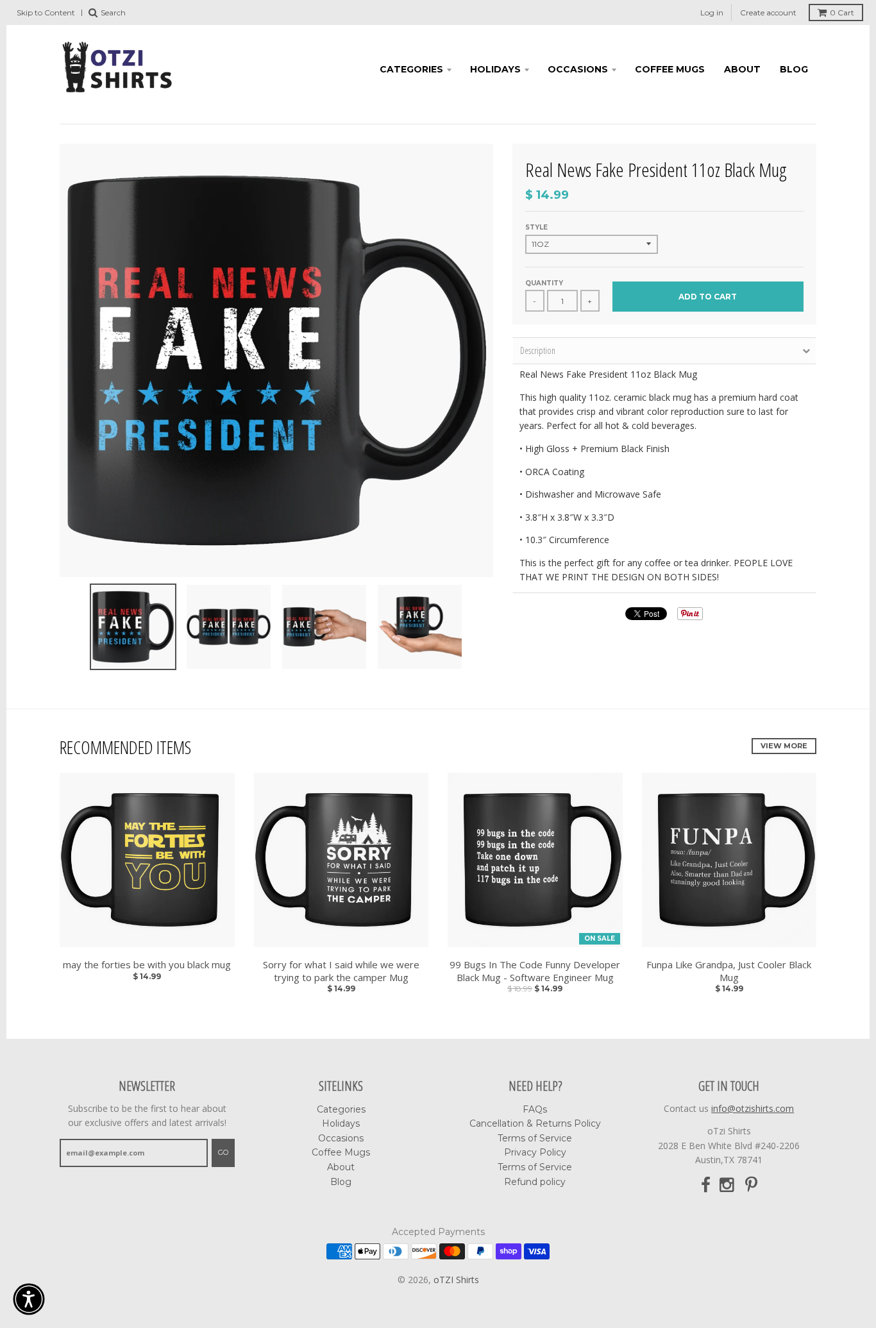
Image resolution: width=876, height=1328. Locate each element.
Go (223, 1152)
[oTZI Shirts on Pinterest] (751, 1185)
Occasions (578, 69)
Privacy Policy (535, 1152)
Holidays (495, 69)
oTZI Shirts (456, 1279)
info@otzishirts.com (752, 1108)
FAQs (535, 1109)
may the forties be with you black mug (147, 965)
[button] (29, 1299)
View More (784, 745)
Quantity (544, 283)
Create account (768, 12)
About (742, 69)
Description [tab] (537, 350)
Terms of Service (535, 1138)
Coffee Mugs (670, 69)
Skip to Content (46, 12)
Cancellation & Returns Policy (535, 1123)
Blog (794, 69)
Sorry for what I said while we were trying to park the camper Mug (341, 971)
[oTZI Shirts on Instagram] (728, 1185)
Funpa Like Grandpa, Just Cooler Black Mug (728, 971)
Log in (711, 12)
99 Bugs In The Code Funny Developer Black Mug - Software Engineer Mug (535, 971)
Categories (411, 69)
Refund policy (535, 1182)
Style (536, 227)
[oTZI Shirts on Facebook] (706, 1185)
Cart (842, 12)
